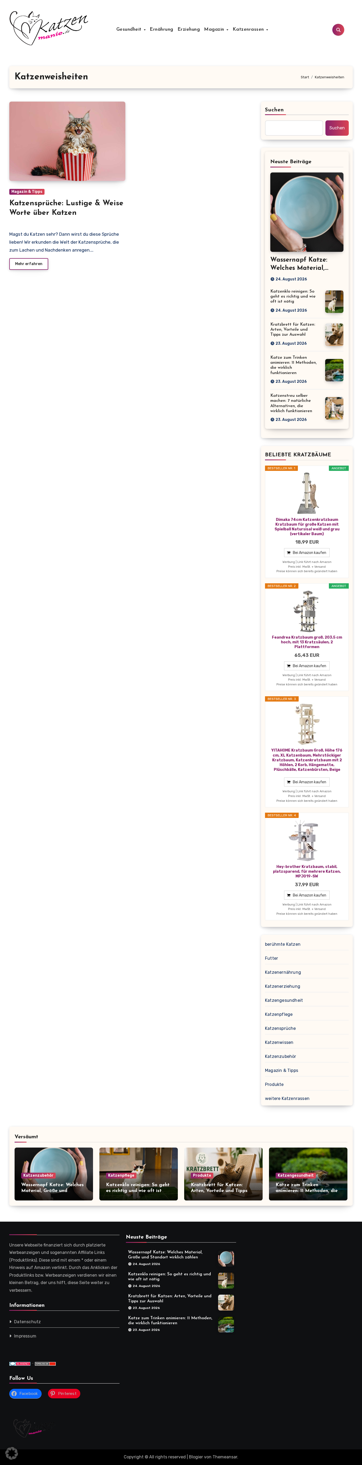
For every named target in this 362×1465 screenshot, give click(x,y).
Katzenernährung (283, 972)
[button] (11, 1453)
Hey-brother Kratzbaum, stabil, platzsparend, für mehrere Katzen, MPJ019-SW (307, 872)
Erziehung (189, 29)
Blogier (196, 1456)
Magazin (215, 29)
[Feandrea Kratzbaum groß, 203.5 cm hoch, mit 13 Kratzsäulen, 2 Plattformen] (307, 611)
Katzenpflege (279, 1014)
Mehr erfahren (28, 264)
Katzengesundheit (284, 1000)
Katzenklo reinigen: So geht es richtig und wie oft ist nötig (293, 296)
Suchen (274, 110)
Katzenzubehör (280, 1056)
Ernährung (161, 29)
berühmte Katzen (283, 944)
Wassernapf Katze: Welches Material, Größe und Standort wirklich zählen (52, 1191)
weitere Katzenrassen (287, 1098)
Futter (271, 958)
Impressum (25, 1336)
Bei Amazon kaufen (309, 552)
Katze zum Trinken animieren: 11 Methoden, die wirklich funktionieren (307, 1191)
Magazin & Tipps (26, 191)
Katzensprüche (280, 1028)
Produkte (274, 1084)
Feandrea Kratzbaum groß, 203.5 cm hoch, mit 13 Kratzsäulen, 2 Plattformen (307, 642)
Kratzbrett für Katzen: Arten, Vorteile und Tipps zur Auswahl (292, 329)
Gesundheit (129, 29)
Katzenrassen (249, 29)
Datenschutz (27, 1322)
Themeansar (225, 1456)
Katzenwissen (279, 1042)
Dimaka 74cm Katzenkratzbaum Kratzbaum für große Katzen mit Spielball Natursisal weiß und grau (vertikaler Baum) (307, 526)
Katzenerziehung (282, 986)
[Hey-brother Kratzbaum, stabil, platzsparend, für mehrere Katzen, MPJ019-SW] (307, 841)
